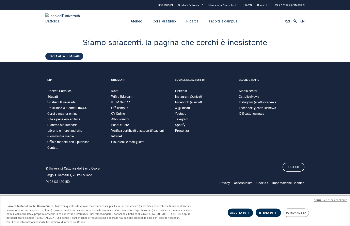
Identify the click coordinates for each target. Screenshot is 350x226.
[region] (175, 210)
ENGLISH (293, 167)
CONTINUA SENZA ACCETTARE (330, 200)
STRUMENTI (118, 80)
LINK (49, 80)
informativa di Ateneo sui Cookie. (66, 221)
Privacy (224, 183)
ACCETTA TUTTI (240, 212)
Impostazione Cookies (288, 183)
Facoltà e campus (223, 21)
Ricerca (192, 21)
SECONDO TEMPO (249, 80)
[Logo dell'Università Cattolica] (64, 21)
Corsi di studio (164, 21)
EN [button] (302, 21)
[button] (287, 21)
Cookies (262, 183)
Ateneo (136, 21)
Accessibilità (243, 183)
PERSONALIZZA (296, 212)
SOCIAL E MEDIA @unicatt (190, 80)
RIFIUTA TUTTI (268, 212)
